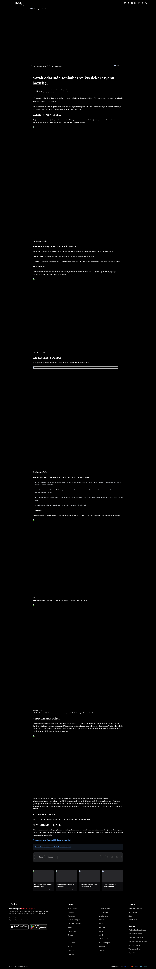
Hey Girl (71, 954)
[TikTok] (35, 918)
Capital (101, 950)
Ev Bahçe (71, 943)
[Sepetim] (142, 3)
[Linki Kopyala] (119, 857)
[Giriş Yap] (146, 3)
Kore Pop (102, 920)
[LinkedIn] (29, 918)
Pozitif (101, 923)
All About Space (105, 943)
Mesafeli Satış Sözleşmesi (138, 941)
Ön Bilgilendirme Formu (137, 930)
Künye (131, 916)
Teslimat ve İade (134, 949)
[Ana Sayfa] (14, 904)
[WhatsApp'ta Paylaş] (55, 91)
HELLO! (71, 950)
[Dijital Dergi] (135, 3)
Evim (70, 946)
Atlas (70, 927)
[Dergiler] (132, 3)
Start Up (102, 927)
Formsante (71, 916)
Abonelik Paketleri (135, 908)
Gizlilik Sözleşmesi (135, 934)
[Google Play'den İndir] (38, 926)
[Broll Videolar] (139, 3)
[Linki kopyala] (65, 91)
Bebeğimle (102, 946)
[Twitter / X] (23, 918)
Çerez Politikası (134, 945)
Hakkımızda (133, 912)
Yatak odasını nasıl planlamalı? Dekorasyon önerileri (51, 840)
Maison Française (74, 920)
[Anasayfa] (128, 3)
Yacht (101, 931)
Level (101, 935)
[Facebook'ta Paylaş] (45, 91)
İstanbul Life (103, 916)
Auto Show (72, 931)
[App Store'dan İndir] (19, 926)
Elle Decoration (104, 939)
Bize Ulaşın (133, 920)
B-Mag (70, 935)
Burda (70, 939)
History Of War (104, 908)
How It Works (104, 912)
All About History (74, 923)
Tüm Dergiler (73, 908)
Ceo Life (71, 912)
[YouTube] (17, 918)
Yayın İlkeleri (133, 953)
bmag (15, 966)
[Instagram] (11, 918)
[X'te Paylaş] (50, 91)
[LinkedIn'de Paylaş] (60, 91)
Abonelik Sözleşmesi (136, 937)
